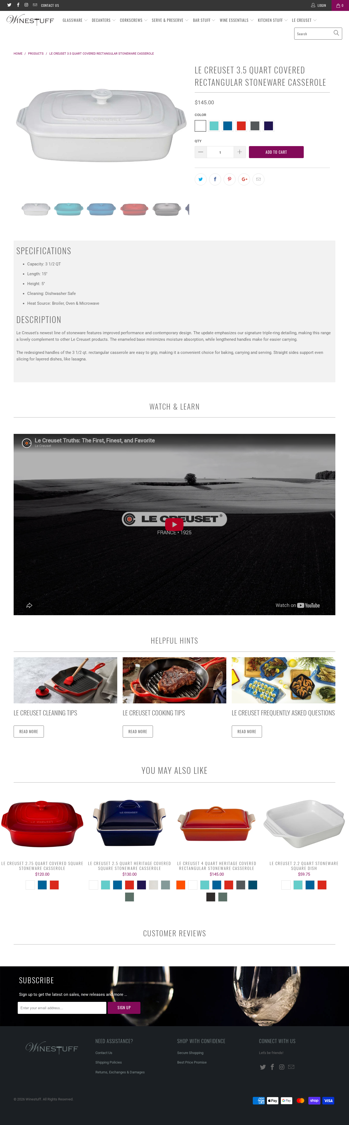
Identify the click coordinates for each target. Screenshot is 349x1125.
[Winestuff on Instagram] (26, 5)
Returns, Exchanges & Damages (120, 1072)
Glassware (73, 20)
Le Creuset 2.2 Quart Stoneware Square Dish (304, 824)
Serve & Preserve (168, 20)
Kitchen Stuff (271, 20)
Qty (198, 141)
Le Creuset (302, 20)
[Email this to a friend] (258, 179)
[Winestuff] (30, 20)
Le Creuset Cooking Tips (154, 712)
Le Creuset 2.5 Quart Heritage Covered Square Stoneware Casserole (129, 824)
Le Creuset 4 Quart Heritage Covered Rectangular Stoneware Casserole (216, 824)
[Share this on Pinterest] (230, 179)
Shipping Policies (108, 1062)
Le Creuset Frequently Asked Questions (283, 712)
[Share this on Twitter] (201, 179)
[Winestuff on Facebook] (17, 5)
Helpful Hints (174, 640)
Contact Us (50, 5)
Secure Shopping (190, 1053)
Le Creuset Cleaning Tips (45, 712)
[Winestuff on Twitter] (9, 5)
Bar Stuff (202, 20)
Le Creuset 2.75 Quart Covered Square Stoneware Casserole (42, 824)
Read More (28, 731)
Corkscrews (132, 20)
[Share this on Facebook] (215, 179)
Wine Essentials (235, 20)
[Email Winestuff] (34, 5)
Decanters (102, 20)
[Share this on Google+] (244, 179)
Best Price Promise (192, 1062)
